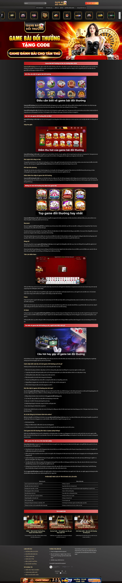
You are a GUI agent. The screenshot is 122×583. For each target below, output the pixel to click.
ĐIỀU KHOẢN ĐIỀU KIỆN (32, 574)
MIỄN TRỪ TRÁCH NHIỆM (32, 569)
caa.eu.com (91, 548)
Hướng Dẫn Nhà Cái (81, 7)
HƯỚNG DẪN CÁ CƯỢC (31, 551)
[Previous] (24, 528)
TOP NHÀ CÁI (49, 7)
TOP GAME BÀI (39, 7)
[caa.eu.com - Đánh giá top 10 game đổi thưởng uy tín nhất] (61, 3)
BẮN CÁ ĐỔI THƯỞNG (31, 561)
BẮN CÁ (57, 7)
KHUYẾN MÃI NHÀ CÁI (31, 554)
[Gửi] (45, 3)
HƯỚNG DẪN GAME (69, 7)
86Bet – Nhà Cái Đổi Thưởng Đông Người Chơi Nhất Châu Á (35, 531)
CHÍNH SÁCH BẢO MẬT (31, 572)
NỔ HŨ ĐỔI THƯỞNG (31, 563)
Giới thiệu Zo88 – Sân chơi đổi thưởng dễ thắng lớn (86, 531)
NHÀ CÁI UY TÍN (29, 559)
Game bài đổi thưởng (29, 66)
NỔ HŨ (61, 7)
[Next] (98, 528)
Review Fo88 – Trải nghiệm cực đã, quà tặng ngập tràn (61, 531)
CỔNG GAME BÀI (29, 556)
